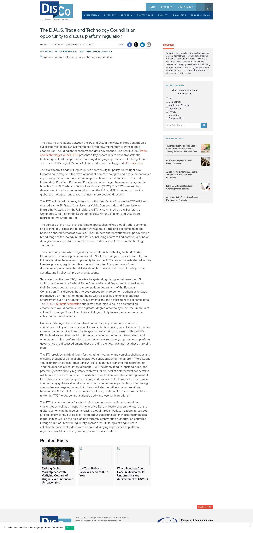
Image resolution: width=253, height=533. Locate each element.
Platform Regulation (68, 51)
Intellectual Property (118, 15)
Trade (82, 51)
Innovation (179, 15)
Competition (91, 15)
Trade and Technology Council (99, 51)
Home (152, 7)
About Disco (185, 7)
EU (56, 51)
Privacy (163, 15)
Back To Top (204, 507)
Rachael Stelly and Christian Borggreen (60, 44)
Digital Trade (145, 15)
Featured (166, 7)
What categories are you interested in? (185, 92)
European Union (201, 15)
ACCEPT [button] (70, 528)
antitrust (49, 51)
